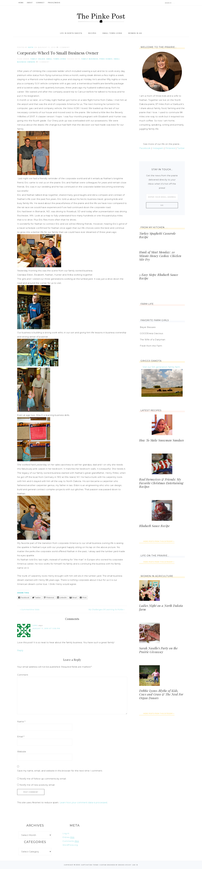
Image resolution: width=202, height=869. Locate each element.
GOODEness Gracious (151, 333)
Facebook (145, 148)
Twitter (181, 148)
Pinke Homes (106, 59)
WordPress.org (70, 845)
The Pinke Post (101, 17)
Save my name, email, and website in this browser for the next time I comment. (60, 770)
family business (89, 59)
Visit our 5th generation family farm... (162, 367)
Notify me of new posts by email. (37, 785)
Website (21, 751)
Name (21, 721)
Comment (22, 674)
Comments (71, 841)
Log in (66, 833)
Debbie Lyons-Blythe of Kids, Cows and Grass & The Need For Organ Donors (161, 694)
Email (20, 736)
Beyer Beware (148, 327)
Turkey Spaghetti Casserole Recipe (157, 235)
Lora (35, 625)
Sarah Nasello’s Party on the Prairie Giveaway (158, 650)
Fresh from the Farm (151, 345)
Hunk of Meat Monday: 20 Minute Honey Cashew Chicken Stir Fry (160, 255)
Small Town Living (56, 59)
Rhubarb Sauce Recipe (154, 526)
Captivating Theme (90, 865)
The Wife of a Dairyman (152, 339)
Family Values (38, 59)
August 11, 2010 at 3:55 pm (46, 628)
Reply (20, 650)
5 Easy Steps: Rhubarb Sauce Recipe (158, 276)
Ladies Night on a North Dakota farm (161, 607)
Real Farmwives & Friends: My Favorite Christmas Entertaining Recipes (161, 483)
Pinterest (170, 148)
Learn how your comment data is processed (83, 802)
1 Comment (64, 47)
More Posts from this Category (158, 541)
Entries (68, 837)
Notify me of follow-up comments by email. (43, 778)
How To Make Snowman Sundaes (161, 440)
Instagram (158, 148)
